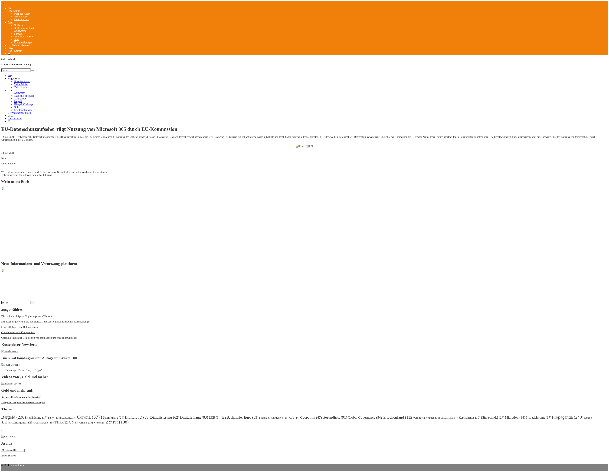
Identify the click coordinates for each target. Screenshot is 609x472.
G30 (294, 417)
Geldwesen (19, 25)
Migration (515, 417)
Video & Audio (21, 19)
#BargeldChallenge (23, 36)
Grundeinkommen (427, 417)
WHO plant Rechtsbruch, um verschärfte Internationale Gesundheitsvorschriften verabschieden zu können (54, 172)
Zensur (117, 422)
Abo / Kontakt (15, 50)
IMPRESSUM (8, 455)
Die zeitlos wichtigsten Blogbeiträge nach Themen (26, 316)
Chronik (5, 337)
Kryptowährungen (23, 42)
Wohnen (99, 422)
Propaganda (567, 417)
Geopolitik (311, 417)
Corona (89, 417)
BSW (10, 48)
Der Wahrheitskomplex (19, 45)
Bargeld (18, 33)
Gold (16, 39)
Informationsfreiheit (449, 418)
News (4, 158)
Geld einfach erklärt (24, 28)
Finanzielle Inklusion (273, 417)
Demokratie (113, 417)
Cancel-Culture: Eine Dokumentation (20, 327)
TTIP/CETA (66, 422)
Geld (10, 22)
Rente (588, 417)
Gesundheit (334, 417)
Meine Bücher (21, 16)
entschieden (73, 137)
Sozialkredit (44, 422)
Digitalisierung (8, 163)
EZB (215, 417)
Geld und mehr (17, 465)
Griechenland (398, 417)
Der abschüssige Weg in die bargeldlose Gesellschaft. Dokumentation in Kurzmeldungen (45, 321)
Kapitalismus (469, 417)
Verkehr (85, 422)
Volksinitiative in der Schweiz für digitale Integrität (26, 175)
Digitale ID (137, 417)
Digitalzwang (194, 417)
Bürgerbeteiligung (68, 418)
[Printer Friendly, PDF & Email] (304, 146)
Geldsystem (20, 30)
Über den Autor (22, 13)
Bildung (39, 417)
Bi (28, 418)
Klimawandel (492, 417)
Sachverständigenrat (17, 422)
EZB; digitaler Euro (240, 417)
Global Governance (365, 417)
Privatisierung (538, 417)
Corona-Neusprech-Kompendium (18, 332)
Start (10, 8)
